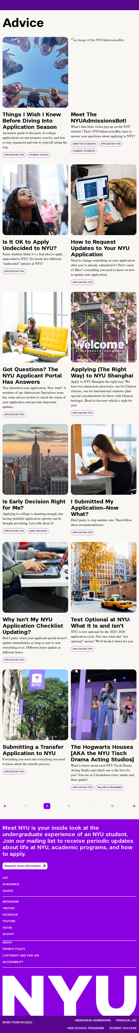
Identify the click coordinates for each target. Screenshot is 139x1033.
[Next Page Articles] (133, 806)
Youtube (9, 921)
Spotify (8, 934)
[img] (35, 72)
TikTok (7, 928)
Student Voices (38, 155)
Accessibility (13, 962)
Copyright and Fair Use (21, 955)
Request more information (23, 866)
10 (112, 806)
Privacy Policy (14, 949)
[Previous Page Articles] (5, 806)
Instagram (11, 902)
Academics (11, 884)
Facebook (10, 915)
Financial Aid (126, 1020)
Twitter (9, 908)
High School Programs (85, 1028)
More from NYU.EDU (17, 1022)
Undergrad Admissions (93, 1020)
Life (5, 878)
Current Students (84, 151)
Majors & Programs (110, 787)
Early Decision (38, 531)
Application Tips (14, 155)
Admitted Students (84, 144)
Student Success (122, 1028)
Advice (8, 891)
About (7, 942)
